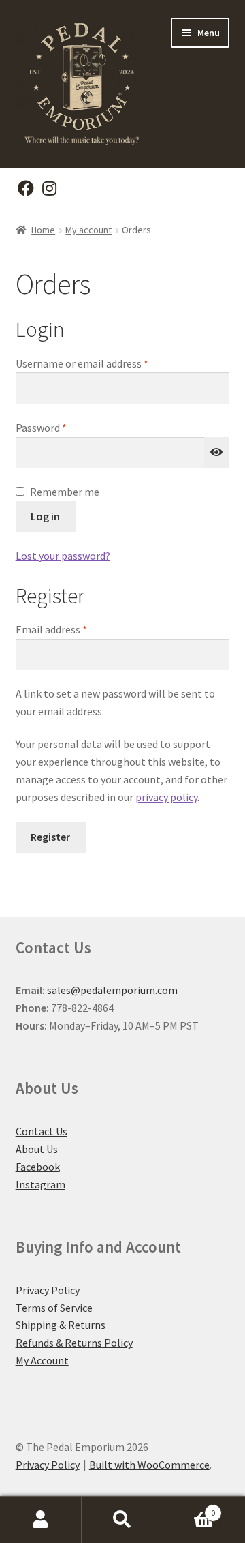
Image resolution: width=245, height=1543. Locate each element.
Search (122, 1520)
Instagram (40, 1184)
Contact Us (41, 1131)
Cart (189, 1508)
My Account (42, 1360)
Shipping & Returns (60, 1325)
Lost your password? (63, 556)
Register (50, 836)
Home (43, 230)
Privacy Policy (48, 1290)
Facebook (38, 1166)
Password (61, 427)
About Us (37, 1149)
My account (88, 230)
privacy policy (166, 797)
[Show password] (217, 452)
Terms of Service (54, 1308)
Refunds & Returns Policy (74, 1342)
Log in (45, 516)
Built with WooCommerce (149, 1464)
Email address (71, 629)
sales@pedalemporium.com (112, 990)
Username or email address (102, 363)
